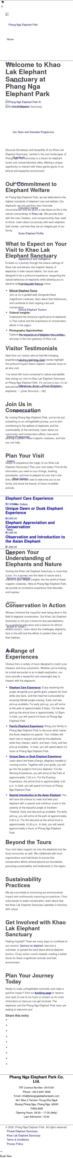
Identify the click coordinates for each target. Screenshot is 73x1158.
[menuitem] (37, 39)
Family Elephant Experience (26, 726)
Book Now (5, 1156)
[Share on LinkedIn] (10, 1042)
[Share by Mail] (10, 1064)
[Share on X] (10, 1025)
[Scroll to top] (1, 1152)
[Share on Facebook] (10, 1020)
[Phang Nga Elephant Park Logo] (36, 19)
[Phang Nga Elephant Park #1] (36, 102)
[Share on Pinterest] (10, 1036)
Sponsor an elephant (31, 945)
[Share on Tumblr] (10, 1047)
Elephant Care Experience (24, 687)
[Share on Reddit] (10, 1058)
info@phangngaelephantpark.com (40, 1096)
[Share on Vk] (10, 1053)
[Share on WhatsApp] (10, 1031)
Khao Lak (37, 213)
